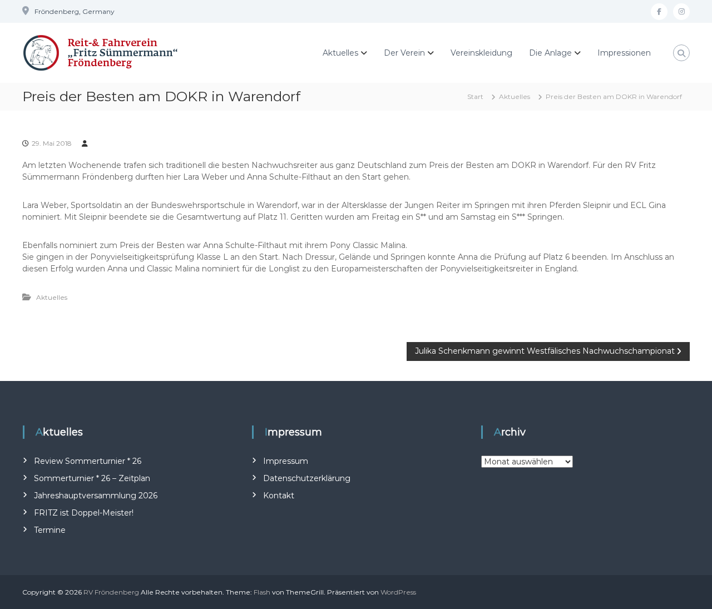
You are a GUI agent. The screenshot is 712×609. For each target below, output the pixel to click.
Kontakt (278, 496)
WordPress (398, 592)
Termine (50, 530)
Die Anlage (550, 53)
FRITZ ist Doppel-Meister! (84, 513)
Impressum (285, 461)
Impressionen (624, 53)
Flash (262, 592)
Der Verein (404, 53)
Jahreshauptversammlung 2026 (95, 496)
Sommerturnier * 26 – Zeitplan (92, 478)
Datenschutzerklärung (306, 478)
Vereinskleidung (481, 53)
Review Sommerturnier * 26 (87, 461)
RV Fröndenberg (111, 592)
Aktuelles (340, 53)
